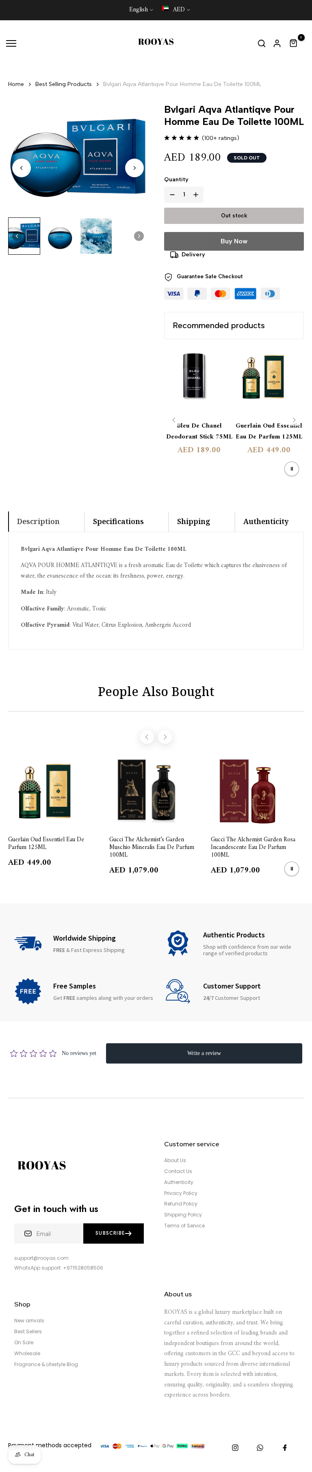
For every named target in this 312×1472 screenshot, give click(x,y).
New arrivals (29, 1320)
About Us (175, 1160)
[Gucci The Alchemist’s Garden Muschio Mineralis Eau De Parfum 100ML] (155, 791)
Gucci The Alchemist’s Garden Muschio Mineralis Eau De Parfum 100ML (151, 846)
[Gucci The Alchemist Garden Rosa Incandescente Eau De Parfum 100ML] (257, 791)
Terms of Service (184, 1226)
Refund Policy (180, 1204)
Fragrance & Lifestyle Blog (46, 1364)
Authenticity (178, 1182)
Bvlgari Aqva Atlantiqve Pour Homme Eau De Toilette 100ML (182, 84)
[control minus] (170, 195)
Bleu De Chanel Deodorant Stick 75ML (199, 432)
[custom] (235, 1447)
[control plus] (197, 195)
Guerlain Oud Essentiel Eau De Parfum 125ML (269, 432)
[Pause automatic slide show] (291, 469)
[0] (293, 43)
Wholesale (27, 1353)
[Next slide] (134, 168)
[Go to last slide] (21, 168)
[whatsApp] (260, 1447)
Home (16, 84)
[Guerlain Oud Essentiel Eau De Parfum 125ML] (269, 381)
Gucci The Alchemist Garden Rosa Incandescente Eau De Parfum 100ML (253, 846)
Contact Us (178, 1171)
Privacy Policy (180, 1193)
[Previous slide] (174, 420)
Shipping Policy (183, 1215)
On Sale (23, 1342)
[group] (24, 236)
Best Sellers (28, 1331)
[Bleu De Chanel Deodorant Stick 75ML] (199, 381)
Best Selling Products (63, 84)
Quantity (176, 179)
